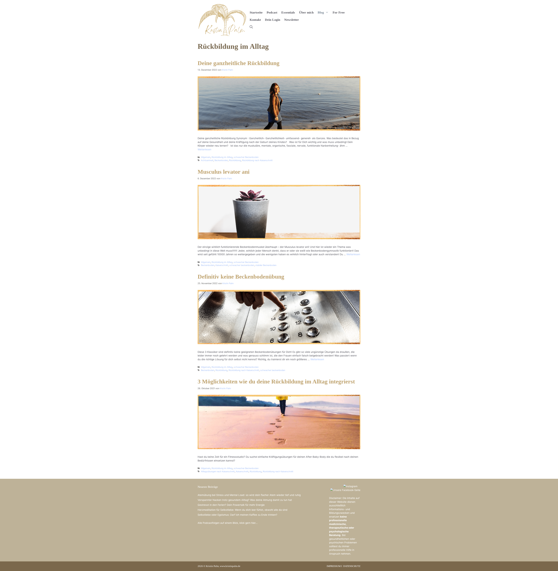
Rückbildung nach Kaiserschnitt (257, 160)
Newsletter (291, 19)
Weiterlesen (204, 149)
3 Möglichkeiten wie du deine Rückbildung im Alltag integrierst (276, 381)
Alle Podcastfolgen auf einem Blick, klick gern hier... (228, 522)
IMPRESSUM (334, 566)
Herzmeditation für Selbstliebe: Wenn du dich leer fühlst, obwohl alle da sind (242, 509)
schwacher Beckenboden (246, 157)
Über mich (306, 12)
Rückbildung (235, 160)
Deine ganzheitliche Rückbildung (238, 63)
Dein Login (272, 19)
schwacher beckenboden (241, 265)
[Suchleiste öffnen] (251, 27)
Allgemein (205, 157)
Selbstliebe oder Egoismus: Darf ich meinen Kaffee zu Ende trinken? (237, 514)
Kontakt (255, 19)
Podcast (272, 12)
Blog (321, 12)
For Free (339, 12)
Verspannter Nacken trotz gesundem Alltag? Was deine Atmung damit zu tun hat (245, 500)
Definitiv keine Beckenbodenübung (241, 276)
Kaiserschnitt (221, 265)
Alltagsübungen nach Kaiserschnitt (218, 471)
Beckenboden (221, 160)
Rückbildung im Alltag (222, 157)
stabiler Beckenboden (265, 265)
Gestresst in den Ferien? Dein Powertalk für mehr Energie (231, 504)
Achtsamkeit (207, 160)
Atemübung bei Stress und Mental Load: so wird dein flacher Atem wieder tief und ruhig (249, 495)
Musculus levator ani (224, 171)
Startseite (256, 12)
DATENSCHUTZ (351, 566)
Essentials (288, 12)
